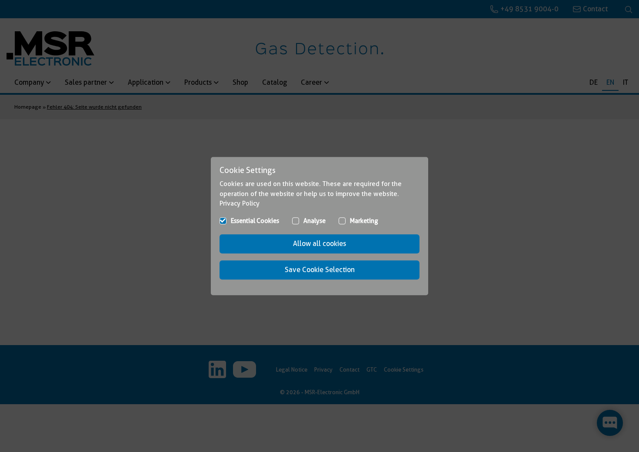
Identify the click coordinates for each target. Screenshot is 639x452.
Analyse (314, 220)
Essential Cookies (255, 220)
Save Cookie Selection (320, 270)
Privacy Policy (240, 203)
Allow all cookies (319, 243)
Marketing (364, 220)
